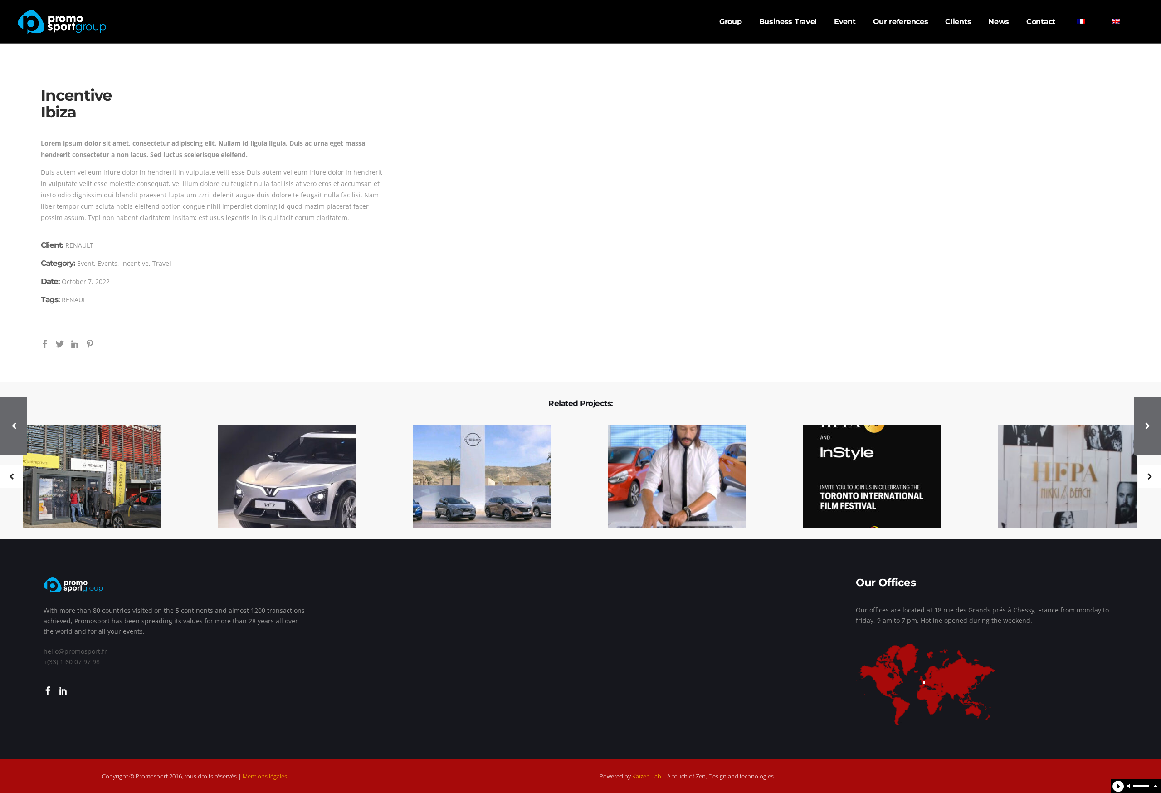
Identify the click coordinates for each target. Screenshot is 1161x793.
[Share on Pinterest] (90, 343)
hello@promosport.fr (75, 651)
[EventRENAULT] (671, 477)
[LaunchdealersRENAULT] (86, 477)
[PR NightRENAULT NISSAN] (866, 477)
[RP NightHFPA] (1061, 477)
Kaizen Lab (646, 776)
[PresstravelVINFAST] (281, 477)
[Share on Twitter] (60, 343)
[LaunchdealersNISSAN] (476, 477)
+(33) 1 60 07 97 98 (72, 661)
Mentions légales (265, 776)
